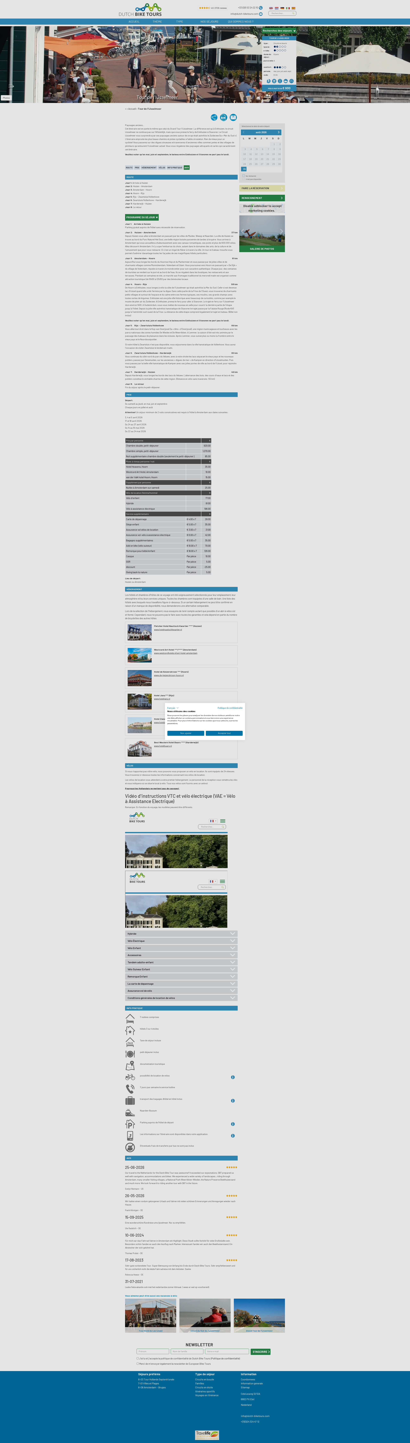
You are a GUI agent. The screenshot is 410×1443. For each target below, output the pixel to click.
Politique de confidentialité (230, 707)
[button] (173, 708)
